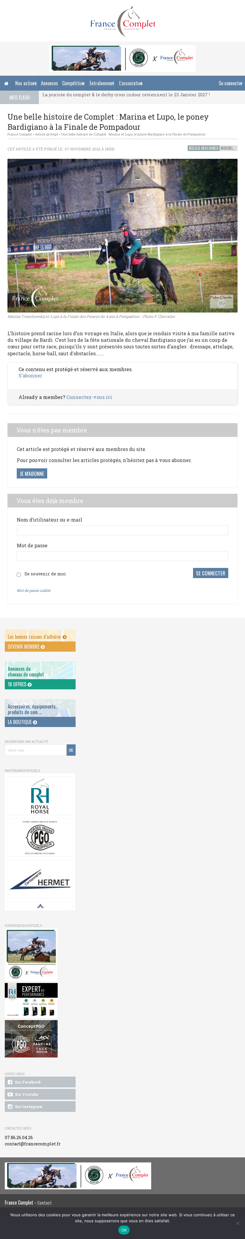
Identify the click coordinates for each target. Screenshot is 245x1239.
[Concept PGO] (40, 837)
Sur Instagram (28, 1106)
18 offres (17, 684)
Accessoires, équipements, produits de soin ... (32, 709)
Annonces (49, 83)
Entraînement (102, 83)
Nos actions (26, 83)
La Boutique (20, 722)
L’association (131, 83)
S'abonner (30, 375)
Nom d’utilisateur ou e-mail (49, 519)
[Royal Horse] (40, 795)
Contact (44, 1203)
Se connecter (231, 83)
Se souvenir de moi (45, 574)
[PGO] (31, 1038)
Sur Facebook (27, 1082)
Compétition (73, 83)
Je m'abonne (32, 473)
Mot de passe (32, 545)
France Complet (19, 134)
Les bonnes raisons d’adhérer (35, 636)
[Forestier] (122, 48)
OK (124, 1230)
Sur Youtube (26, 1094)
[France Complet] (122, 21)
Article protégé (46, 134)
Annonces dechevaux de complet (26, 671)
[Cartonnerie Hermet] (40, 879)
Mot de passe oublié (33, 590)
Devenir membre (24, 646)
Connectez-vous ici (89, 397)
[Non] (238, 1223)
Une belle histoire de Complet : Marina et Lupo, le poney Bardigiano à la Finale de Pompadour (133, 134)
